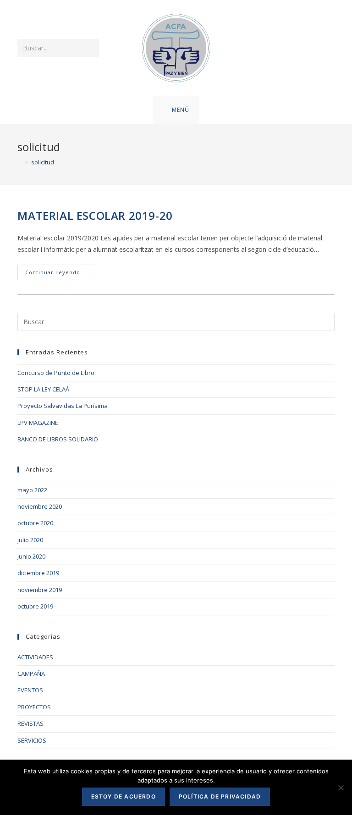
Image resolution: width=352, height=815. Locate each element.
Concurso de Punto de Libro (55, 373)
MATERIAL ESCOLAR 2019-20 (94, 215)
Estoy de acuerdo (123, 796)
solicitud (42, 162)
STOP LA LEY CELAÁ (43, 389)
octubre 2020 (35, 523)
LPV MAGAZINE (37, 422)
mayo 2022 (32, 490)
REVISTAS (30, 723)
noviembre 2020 (39, 506)
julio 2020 (30, 540)
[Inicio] (19, 162)
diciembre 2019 (38, 573)
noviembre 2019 (39, 590)
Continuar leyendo (60, 274)
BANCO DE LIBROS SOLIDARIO (57, 439)
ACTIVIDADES (35, 657)
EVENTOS (30, 690)
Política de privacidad (220, 796)
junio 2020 (31, 556)
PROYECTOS (34, 707)
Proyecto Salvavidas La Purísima (62, 406)
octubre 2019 (35, 606)
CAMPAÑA (31, 673)
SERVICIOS (31, 740)
